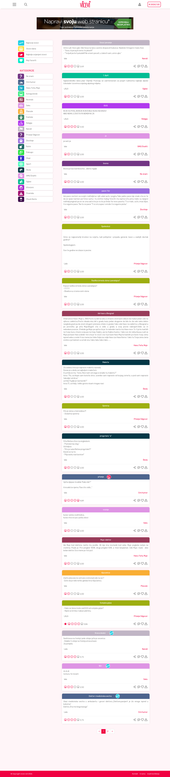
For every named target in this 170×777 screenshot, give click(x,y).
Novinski (29, 100)
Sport (28, 164)
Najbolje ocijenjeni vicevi (36, 54)
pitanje (101, 477)
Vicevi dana (31, 49)
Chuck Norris (31, 199)
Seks (28, 105)
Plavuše (29, 111)
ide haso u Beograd (106, 313)
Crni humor (30, 82)
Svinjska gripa (106, 603)
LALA (66, 89)
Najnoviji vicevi (32, 43)
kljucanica (105, 573)
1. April (105, 75)
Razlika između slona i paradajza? (106, 280)
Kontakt (135, 774)
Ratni (28, 146)
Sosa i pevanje (106, 43)
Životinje (30, 141)
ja (106, 136)
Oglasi (28, 182)
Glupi (28, 158)
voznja (106, 510)
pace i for (106, 191)
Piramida (30, 193)
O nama (142, 774)
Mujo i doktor (105, 540)
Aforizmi (30, 187)
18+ (100, 666)
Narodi (29, 129)
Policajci (29, 152)
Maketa (106, 362)
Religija (29, 123)
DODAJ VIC (154, 4)
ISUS (106, 106)
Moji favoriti (31, 60)
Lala (65, 264)
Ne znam (30, 76)
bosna (105, 163)
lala (65, 58)
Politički (29, 117)
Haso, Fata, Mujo (33, 88)
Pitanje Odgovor (33, 135)
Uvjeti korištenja (153, 774)
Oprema (105, 406)
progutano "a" (106, 436)
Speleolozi (105, 226)
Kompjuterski (31, 94)
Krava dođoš (100, 633)
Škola (28, 170)
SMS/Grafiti (31, 176)
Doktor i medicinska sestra (100, 696)
